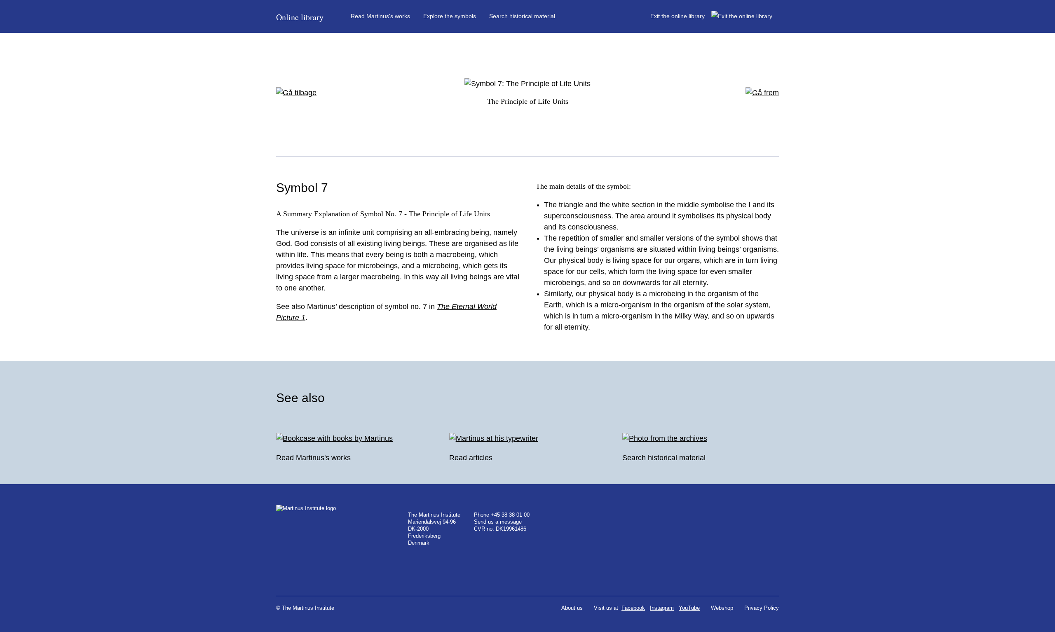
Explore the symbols (449, 16)
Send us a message (498, 522)
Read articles (470, 458)
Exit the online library (680, 16)
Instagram (662, 608)
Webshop (722, 608)
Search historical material (522, 16)
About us (572, 608)
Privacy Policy (761, 608)
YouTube (689, 608)
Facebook (633, 608)
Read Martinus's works (380, 16)
